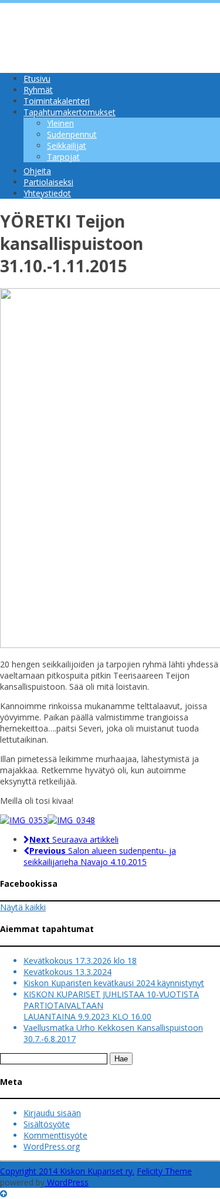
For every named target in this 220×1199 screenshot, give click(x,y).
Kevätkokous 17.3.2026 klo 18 (80, 960)
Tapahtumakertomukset (69, 112)
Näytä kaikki (23, 907)
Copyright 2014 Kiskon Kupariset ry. (67, 1171)
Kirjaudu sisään (52, 1112)
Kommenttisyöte (55, 1135)
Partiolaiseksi (48, 182)
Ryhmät (38, 89)
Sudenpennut (72, 134)
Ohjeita (37, 170)
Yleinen (60, 123)
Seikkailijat (66, 145)
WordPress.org (51, 1146)
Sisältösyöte (46, 1124)
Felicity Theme (164, 1171)
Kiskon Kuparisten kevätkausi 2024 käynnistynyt (113, 982)
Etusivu (36, 78)
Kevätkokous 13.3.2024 (67, 971)
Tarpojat (63, 156)
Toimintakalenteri (56, 100)
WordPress (67, 1182)
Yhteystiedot (47, 193)
